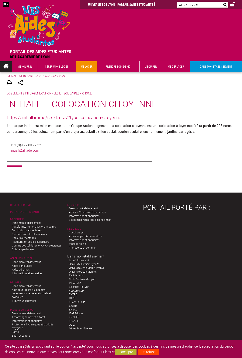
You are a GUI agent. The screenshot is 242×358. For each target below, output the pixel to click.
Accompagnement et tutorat (28, 317)
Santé (15, 332)
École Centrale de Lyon (82, 279)
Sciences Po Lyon (79, 287)
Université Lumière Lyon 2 (84, 264)
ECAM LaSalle (77, 302)
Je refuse (148, 351)
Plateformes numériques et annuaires (34, 226)
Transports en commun (82, 247)
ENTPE (73, 294)
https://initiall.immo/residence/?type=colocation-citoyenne (64, 117)
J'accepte (126, 351)
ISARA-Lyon (76, 313)
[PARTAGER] (22, 83)
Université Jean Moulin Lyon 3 (86, 268)
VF (40, 76)
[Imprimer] (11, 83)
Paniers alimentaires (24, 238)
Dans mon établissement (26, 223)
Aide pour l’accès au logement (29, 290)
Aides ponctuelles (22, 266)
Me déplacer (74, 228)
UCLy (72, 324)
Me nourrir (17, 219)
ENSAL (73, 309)
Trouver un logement (24, 301)
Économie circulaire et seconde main (90, 220)
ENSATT (74, 317)
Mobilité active (77, 244)
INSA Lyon (75, 283)
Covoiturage (76, 232)
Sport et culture (21, 335)
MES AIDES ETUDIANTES (22, 76)
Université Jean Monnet (83, 271)
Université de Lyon (101, 4)
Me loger (15, 282)
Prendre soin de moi (22, 309)
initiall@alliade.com (24, 150)
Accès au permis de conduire (85, 236)
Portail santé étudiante (135, 4)
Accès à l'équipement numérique (87, 212)
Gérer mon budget (21, 258)
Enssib (73, 305)
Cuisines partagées (23, 249)
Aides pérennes (21, 269)
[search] (202, 5)
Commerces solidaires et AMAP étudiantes (36, 245)
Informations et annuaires (27, 273)
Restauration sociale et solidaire (30, 241)
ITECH (72, 298)
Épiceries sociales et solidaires (29, 234)
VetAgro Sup (76, 290)
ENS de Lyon (76, 275)
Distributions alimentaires (27, 230)
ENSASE (74, 321)
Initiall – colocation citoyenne (82, 103)
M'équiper (73, 205)
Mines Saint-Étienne (80, 328)
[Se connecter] (235, 5)
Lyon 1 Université (79, 260)
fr (4, 4)
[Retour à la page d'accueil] (39, 24)
